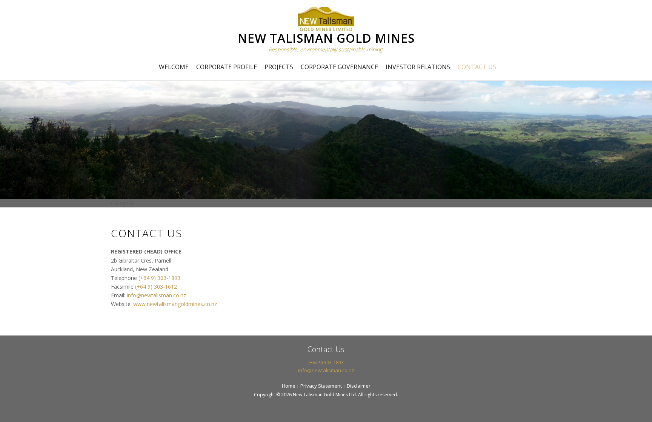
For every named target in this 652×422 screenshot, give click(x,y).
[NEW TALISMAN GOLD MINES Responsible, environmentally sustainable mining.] (326, 18)
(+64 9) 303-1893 (159, 277)
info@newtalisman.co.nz (156, 295)
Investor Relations (418, 67)
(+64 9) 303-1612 (156, 286)
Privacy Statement (321, 385)
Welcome (174, 67)
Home (288, 385)
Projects (278, 67)
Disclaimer (359, 385)
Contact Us (477, 67)
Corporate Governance (339, 67)
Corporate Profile (226, 67)
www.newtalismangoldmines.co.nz (175, 304)
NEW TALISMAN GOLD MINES (326, 38)
